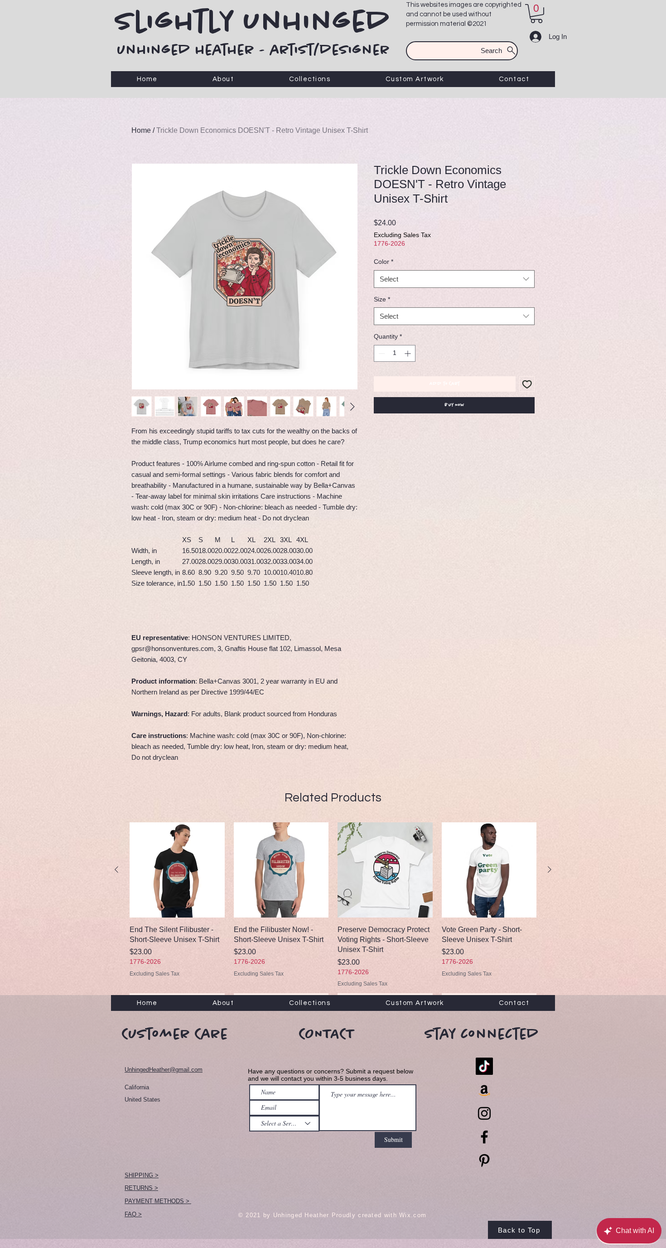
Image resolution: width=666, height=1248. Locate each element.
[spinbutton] (394, 353)
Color (383, 261)
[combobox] (454, 279)
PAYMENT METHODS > (158, 1201)
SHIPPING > (142, 1175)
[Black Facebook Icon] (484, 1137)
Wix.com (412, 1215)
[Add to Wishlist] (527, 384)
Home (141, 130)
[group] (333, 915)
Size (382, 299)
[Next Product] (549, 869)
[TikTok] (484, 1066)
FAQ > (133, 1214)
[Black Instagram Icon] (484, 1113)
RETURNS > (141, 1188)
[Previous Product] (116, 869)
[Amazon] (484, 1089)
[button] (536, 13)
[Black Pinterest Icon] (484, 1160)
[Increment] (408, 353)
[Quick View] (177, 870)
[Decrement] (380, 353)
